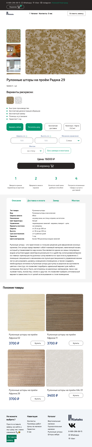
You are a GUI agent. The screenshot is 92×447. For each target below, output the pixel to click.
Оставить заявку (76, 13)
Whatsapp (27, 3)
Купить (38, 343)
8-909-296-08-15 (13, 3)
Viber (37, 3)
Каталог (34, 13)
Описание (16, 200)
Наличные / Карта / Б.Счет (72, 127)
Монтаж (76, 200)
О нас (50, 13)
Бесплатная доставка (53, 127)
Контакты (43, 13)
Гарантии (31, 429)
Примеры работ (34, 424)
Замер (56, 200)
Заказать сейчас (15, 127)
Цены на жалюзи (34, 426)
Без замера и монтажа (58, 150)
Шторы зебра (53, 434)
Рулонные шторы (55, 432)
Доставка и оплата (36, 200)
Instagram (47, 3)
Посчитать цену (34, 127)
